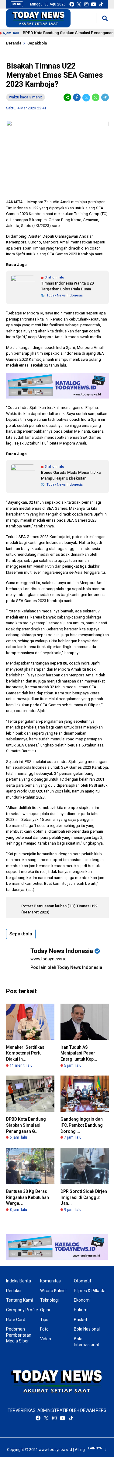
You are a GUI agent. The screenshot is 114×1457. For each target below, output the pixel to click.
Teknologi (49, 1300)
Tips (44, 1319)
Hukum (81, 1309)
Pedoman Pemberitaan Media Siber (18, 1335)
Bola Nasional (87, 1329)
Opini (45, 1309)
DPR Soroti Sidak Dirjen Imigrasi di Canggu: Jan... (83, 1197)
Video (45, 1338)
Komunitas (50, 1280)
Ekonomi (82, 1300)
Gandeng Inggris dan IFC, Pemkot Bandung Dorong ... (81, 1125)
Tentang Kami (19, 1300)
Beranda (13, 43)
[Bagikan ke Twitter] (86, 97)
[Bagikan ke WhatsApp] (95, 97)
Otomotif (83, 1280)
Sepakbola (37, 43)
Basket (80, 1319)
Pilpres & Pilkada (89, 1290)
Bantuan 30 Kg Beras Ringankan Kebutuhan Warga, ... (27, 1197)
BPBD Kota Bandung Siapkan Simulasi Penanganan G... (26, 1125)
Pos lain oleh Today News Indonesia (66, 967)
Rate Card (15, 1319)
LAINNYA (95, 1448)
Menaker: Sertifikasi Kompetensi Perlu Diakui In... (26, 1053)
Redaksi (13, 1290)
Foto (44, 1329)
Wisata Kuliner (53, 1290)
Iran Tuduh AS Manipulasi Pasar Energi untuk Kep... (78, 1053)
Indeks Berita (18, 1280)
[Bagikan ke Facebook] (76, 97)
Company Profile (22, 1309)
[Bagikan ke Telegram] (104, 97)
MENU (16, 4)
